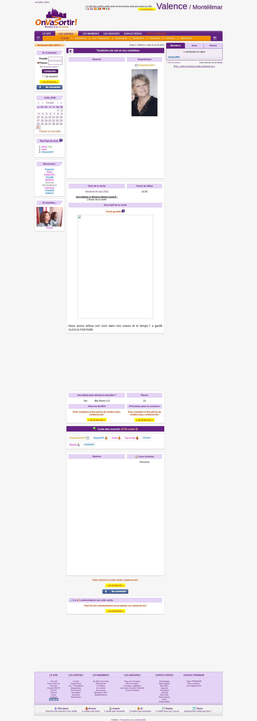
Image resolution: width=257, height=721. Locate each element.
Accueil (53, 681)
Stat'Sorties (186, 38)
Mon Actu (164, 686)
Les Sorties (66, 34)
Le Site (47, 33)
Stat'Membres (100, 695)
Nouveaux (101, 690)
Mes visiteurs (194, 683)
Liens (53, 695)
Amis (194, 45)
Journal (164, 692)
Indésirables (164, 701)
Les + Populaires (100, 38)
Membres (175, 45)
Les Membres (91, 33)
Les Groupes (111, 33)
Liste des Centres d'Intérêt (132, 688)
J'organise (164, 690)
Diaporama (121, 38)
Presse (53, 692)
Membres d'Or (100, 692)
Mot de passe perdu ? (49, 67)
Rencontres (164, 697)
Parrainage (164, 681)
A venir (65, 38)
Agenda (164, 688)
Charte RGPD (53, 688)
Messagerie (164, 683)
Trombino (101, 686)
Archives (170, 38)
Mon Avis (164, 695)
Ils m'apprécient (194, 686)
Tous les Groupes (132, 681)
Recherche (138, 38)
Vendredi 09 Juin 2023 (96, 191)
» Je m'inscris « (147, 9)
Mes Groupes (132, 683)
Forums (53, 686)
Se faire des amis (101, 681)
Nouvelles (155, 38)
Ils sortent (100, 688)
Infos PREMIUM (194, 681)
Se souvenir (52, 76)
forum (220, 62)
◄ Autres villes (41, 2)
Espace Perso (133, 33)
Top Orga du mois (49, 141)
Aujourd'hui (80, 38)
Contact (53, 697)
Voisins (213, 45)
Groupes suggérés (132, 686)
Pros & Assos (53, 683)
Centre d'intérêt (132, 690)
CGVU (54, 690)
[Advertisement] (154, 19)
